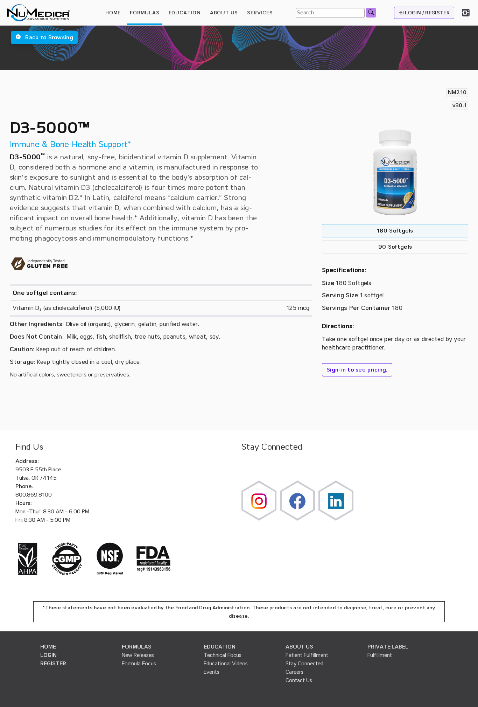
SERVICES (260, 12)
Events (211, 672)
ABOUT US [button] (224, 12)
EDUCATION (220, 647)
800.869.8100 (33, 495)
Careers (294, 672)
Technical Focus (222, 655)
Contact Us (299, 680)
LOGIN (48, 655)
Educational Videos (226, 663)
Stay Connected (304, 663)
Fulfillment (379, 655)
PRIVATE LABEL (387, 647)
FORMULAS (144, 12)
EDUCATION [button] (185, 12)
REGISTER (53, 663)
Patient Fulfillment (307, 655)
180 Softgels (395, 231)
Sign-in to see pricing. (357, 370)
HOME (113, 12)
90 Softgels (395, 247)
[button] (44, 37)
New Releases (138, 655)
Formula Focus (139, 663)
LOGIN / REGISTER (426, 12)
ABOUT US (299, 647)
